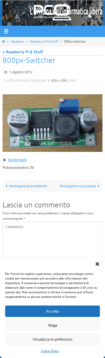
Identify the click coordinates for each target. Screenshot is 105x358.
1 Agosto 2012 (21, 72)
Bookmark (17, 157)
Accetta (52, 311)
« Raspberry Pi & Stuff (23, 52)
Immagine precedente (28, 182)
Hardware (17, 41)
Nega (52, 325)
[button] (97, 264)
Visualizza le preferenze (52, 339)
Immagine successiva (78, 182)
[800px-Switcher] (52, 121)
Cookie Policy (50, 351)
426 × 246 (59, 79)
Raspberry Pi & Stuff (44, 41)
